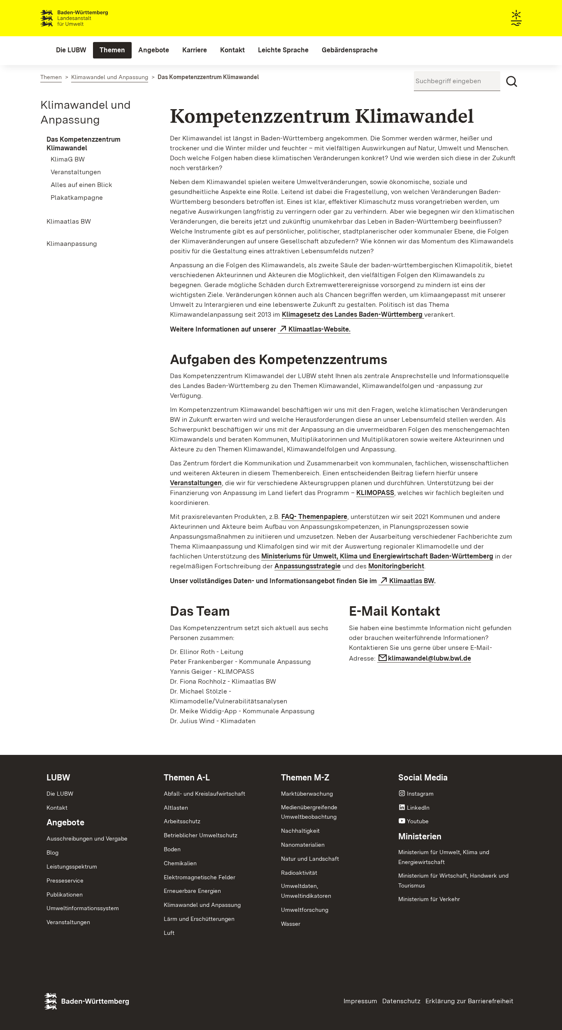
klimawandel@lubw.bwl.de (429, 658)
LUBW (58, 777)
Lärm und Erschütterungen (199, 919)
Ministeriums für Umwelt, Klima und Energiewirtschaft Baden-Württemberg (377, 556)
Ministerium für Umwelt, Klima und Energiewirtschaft (443, 857)
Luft (169, 933)
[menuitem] (71, 50)
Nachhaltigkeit (300, 830)
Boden (172, 849)
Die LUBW (59, 793)
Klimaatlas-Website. (319, 329)
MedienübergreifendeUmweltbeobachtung (309, 812)
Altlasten (176, 807)
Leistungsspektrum (71, 866)
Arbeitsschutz (182, 821)
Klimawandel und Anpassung (202, 905)
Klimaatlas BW (411, 581)
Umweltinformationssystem (82, 908)
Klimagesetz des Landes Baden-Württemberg (353, 314)
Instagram (420, 793)
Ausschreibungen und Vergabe (87, 838)
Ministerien (419, 836)
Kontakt (56, 807)
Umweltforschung (304, 909)
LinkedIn (418, 807)
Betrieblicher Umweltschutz (200, 835)
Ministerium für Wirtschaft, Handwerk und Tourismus (453, 880)
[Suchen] (512, 81)
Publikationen (64, 894)
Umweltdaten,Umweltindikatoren (306, 891)
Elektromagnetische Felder (199, 877)
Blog (52, 852)
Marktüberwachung (307, 793)
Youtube (418, 821)
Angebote (65, 822)
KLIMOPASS (375, 493)
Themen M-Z (305, 777)
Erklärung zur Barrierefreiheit (469, 1001)
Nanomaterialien (303, 844)
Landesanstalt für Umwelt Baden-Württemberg (89, 18)
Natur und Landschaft (310, 858)
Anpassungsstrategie (307, 566)
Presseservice (65, 880)
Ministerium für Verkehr (429, 899)
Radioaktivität (299, 872)
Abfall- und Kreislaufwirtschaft (204, 793)
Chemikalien (180, 863)
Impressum (360, 1001)
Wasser (290, 923)
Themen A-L (187, 777)
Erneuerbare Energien (192, 891)
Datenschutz (401, 1001)
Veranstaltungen (196, 483)
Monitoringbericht (396, 566)
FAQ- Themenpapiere (314, 517)
